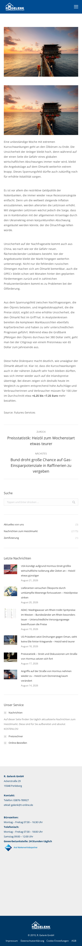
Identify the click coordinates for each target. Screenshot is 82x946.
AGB (74, 940)
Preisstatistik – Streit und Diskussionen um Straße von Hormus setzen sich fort (49, 656)
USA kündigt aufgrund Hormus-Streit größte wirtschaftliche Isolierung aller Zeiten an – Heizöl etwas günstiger (48, 570)
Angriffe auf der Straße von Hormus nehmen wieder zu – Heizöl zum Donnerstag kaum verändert (46, 675)
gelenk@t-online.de (22, 805)
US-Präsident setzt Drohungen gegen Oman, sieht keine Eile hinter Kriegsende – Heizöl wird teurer (49, 639)
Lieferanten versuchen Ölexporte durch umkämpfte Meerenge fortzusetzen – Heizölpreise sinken (49, 592)
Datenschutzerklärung (32, 940)
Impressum (12, 940)
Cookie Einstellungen (58, 940)
